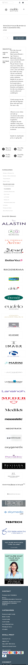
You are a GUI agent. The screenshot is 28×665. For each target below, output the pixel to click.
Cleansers (7, 188)
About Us (5, 641)
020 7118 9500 (12, 595)
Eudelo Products (8, 173)
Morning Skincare (9, 202)
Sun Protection (8, 210)
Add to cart (19, 38)
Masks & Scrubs (9, 186)
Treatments (6, 178)
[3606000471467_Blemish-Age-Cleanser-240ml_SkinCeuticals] (14, 19)
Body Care (6, 181)
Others (5, 205)
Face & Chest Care (8, 184)
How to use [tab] (5, 53)
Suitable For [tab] (5, 61)
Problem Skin (7, 208)
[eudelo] (14, 8)
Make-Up (6, 199)
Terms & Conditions (9, 646)
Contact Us (6, 638)
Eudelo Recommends (9, 175)
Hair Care (5, 621)
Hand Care (6, 619)
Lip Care (6, 197)
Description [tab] (5, 49)
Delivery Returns (8, 644)
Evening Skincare (9, 191)
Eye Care (6, 194)
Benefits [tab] (5, 57)
